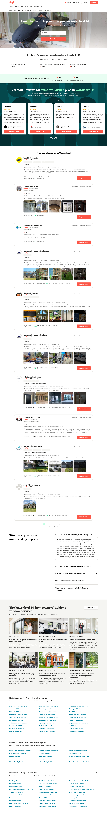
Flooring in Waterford (45, 786)
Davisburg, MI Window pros (47, 731)
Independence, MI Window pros (18, 706)
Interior (11, 6)
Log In (85, 2)
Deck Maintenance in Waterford (78, 806)
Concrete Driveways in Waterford (78, 781)
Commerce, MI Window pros (47, 714)
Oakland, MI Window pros (76, 729)
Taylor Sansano (44, 670)
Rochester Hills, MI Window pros (48, 726)
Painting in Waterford (45, 759)
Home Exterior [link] (12, 10)
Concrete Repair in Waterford (47, 803)
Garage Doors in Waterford (46, 789)
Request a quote (14, 131)
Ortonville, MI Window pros (76, 731)
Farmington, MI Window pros (77, 709)
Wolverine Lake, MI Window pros (48, 717)
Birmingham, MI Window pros (77, 714)
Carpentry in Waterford (45, 756)
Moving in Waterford (15, 806)
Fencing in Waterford (15, 800)
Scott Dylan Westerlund (76, 670)
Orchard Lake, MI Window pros (18, 723)
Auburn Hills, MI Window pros (47, 712)
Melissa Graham (44, 636)
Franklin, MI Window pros (76, 720)
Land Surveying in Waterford (77, 784)
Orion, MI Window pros (15, 731)
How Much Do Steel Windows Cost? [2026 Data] (53, 640)
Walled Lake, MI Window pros (47, 720)
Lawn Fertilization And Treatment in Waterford (82, 789)
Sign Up (93, 2)
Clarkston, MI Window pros (17, 709)
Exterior (17, 6)
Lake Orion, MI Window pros (17, 729)
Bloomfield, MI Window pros (47, 709)
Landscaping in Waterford (16, 798)
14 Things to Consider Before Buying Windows (21, 675)
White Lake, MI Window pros (17, 712)
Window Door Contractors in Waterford (20, 750)
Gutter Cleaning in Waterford (77, 803)
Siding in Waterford (14, 756)
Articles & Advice (38, 6)
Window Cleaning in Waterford (17, 762)
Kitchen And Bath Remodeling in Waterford (21, 789)
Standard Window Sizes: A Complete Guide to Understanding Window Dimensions (81, 675)
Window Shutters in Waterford (77, 759)
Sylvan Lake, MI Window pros (17, 717)
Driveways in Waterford (45, 795)
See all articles (91, 607)
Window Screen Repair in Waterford (79, 756)
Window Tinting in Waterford (47, 762)
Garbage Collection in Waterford (48, 806)
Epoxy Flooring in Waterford (77, 792)
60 (62, 524)
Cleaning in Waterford (15, 795)
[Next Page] (67, 524)
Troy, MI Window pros (75, 712)
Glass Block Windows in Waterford (79, 762)
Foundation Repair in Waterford (48, 792)
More (31, 6)
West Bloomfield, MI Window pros (18, 726)
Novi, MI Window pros (75, 726)
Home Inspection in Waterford (77, 798)
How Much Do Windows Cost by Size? (82, 640)
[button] (29, 206)
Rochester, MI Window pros (47, 729)
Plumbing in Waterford (15, 781)
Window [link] (34, 10)
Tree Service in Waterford (16, 792)
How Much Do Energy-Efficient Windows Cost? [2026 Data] (23, 640)
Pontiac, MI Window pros (16, 720)
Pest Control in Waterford (46, 781)
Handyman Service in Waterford (48, 784)
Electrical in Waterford (15, 786)
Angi (10, 636)
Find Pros (53, 39)
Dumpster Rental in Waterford (47, 800)
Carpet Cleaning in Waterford (77, 795)
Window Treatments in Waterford (48, 750)
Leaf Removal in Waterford (76, 786)
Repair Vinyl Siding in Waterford (78, 750)
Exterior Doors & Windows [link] (24, 10)
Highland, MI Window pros (46, 723)
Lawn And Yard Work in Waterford (18, 803)
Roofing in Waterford (15, 784)
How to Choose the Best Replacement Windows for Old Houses (52, 675)
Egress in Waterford (44, 753)
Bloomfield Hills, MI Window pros (48, 706)
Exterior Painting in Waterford (47, 798)
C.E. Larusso (12, 670)
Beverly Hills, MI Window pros (77, 717)
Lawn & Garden (24, 6)
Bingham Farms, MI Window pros (78, 723)
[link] (5, 127)
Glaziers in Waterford (75, 753)
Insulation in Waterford (15, 759)
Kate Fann (72, 636)
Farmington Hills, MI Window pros (78, 706)
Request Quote (83, 178)
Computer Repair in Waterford (77, 800)
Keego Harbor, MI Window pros (18, 714)
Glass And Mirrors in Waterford (18, 753)
